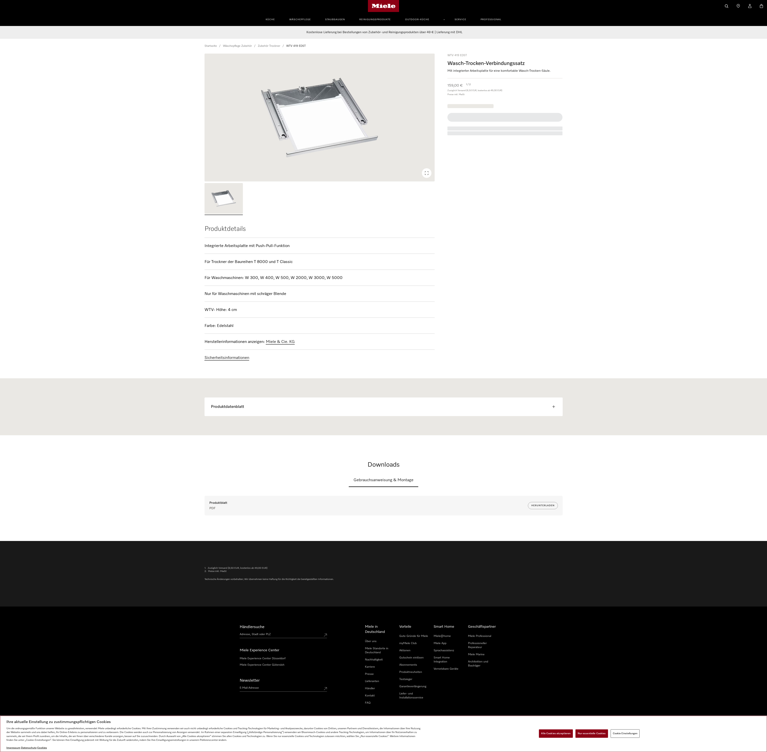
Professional (491, 19)
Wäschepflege (300, 19)
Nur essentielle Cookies (592, 733)
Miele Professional (479, 636)
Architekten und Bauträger (478, 663)
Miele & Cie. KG (280, 342)
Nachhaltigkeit (374, 659)
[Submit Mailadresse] (325, 688)
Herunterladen (542, 505)
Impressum (13, 748)
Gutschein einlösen (411, 657)
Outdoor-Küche (417, 19)
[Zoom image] (426, 173)
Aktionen (404, 650)
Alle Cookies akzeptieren (555, 733)
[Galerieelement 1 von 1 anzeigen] (224, 199)
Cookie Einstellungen (625, 733)
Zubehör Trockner (269, 46)
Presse (369, 674)
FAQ (368, 702)
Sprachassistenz (444, 650)
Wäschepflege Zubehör (237, 46)
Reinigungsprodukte (375, 19)
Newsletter (250, 680)
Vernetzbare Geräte (446, 668)
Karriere (370, 666)
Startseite (211, 46)
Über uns (371, 641)
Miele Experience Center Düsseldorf (262, 658)
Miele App (440, 643)
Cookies (42, 748)
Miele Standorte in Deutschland (376, 650)
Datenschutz (29, 748)
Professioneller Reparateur (477, 645)
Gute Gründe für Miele (413, 636)
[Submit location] (325, 635)
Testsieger (405, 679)
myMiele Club (408, 643)
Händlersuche (252, 627)
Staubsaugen (335, 19)
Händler (370, 688)
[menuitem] (272, 19)
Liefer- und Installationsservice (411, 695)
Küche (270, 19)
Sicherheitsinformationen (227, 358)
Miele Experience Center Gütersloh (262, 664)
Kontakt (370, 695)
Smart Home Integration (442, 659)
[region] (320, 117)
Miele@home (442, 636)
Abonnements (408, 664)
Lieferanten (372, 681)
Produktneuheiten (410, 672)
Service (460, 19)
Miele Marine (476, 654)
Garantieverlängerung (412, 686)
